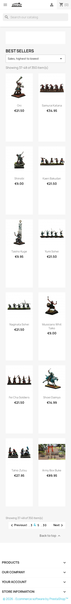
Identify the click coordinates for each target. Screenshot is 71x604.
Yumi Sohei (52, 251)
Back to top (50, 536)
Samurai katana (52, 105)
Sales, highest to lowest (35, 58)
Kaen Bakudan (52, 178)
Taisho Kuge (19, 251)
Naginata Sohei (19, 324)
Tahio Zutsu (19, 470)
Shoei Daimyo (52, 397)
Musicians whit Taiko (52, 326)
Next (58, 525)
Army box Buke (51, 470)
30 (45, 525)
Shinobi (19, 178)
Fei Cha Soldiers (19, 397)
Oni (19, 105)
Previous (18, 525)
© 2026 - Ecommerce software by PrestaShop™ (35, 599)
